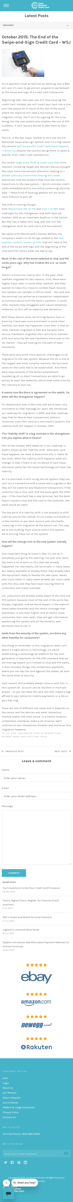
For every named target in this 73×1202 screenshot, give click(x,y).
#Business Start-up (31, 733)
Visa (44, 208)
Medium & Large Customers (19, 1107)
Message (7, 806)
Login (6, 1083)
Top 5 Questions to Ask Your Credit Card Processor (31, 888)
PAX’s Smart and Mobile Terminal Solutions (27, 917)
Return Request (12, 1097)
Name (5, 769)
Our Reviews (9, 1092)
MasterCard (15, 208)
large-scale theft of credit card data (37, 162)
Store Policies (10, 1102)
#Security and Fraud (34, 736)
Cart (5, 1078)
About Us (8, 1087)
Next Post (61, 751)
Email (5, 788)
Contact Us (9, 1117)
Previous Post (14, 751)
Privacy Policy (11, 1112)
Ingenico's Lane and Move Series (21, 929)
